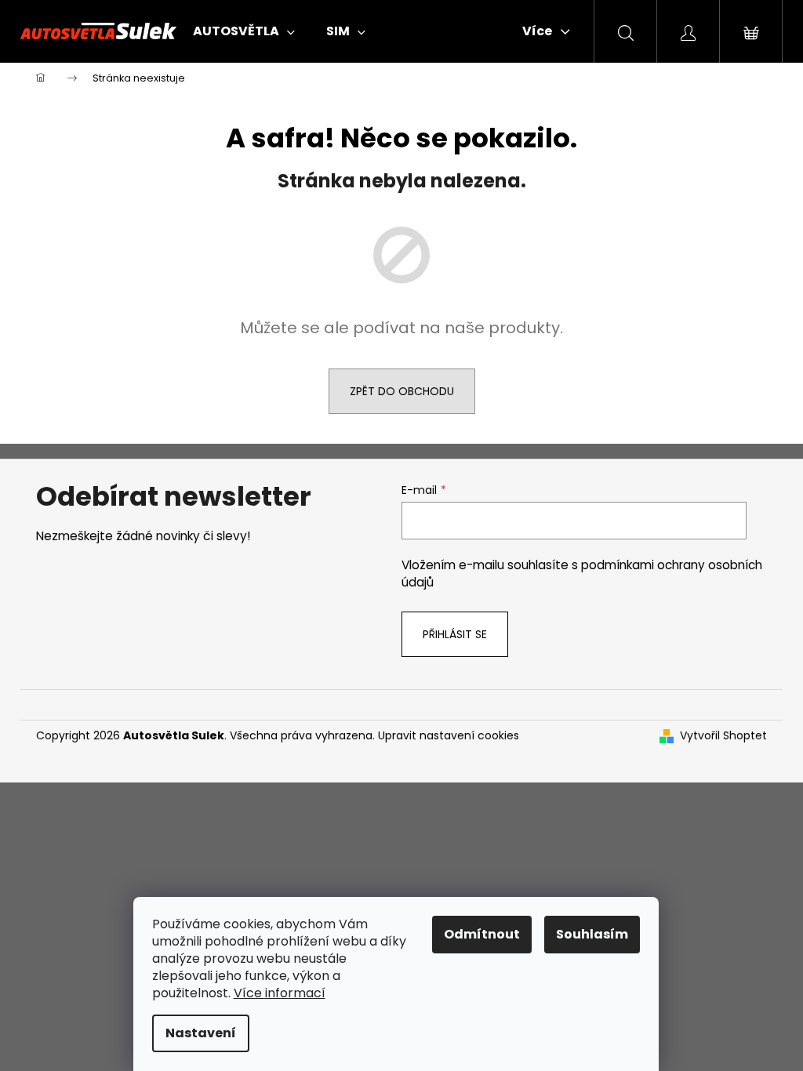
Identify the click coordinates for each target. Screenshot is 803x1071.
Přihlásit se (455, 634)
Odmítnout (482, 934)
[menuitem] (244, 31)
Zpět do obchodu (402, 391)
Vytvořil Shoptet (723, 735)
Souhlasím (592, 934)
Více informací (279, 993)
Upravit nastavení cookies (448, 735)
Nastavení (200, 1033)
